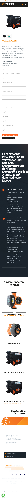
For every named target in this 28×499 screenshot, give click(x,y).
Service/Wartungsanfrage (11, 438)
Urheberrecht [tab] (10, 456)
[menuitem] (22, 4)
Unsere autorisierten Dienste (12, 436)
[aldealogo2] (11, 4)
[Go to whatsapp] (3, 495)
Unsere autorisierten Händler (12, 435)
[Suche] (22, 4)
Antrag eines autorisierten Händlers (13, 439)
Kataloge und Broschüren (11, 442)
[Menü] (25, 4)
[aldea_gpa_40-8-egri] (9, 36)
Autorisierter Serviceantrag (11, 441)
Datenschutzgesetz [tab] (11, 453)
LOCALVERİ (22, 491)
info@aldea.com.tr (14, 483)
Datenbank (8, 443)
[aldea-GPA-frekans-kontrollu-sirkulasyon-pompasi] (14, 22)
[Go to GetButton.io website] (3, 497)
